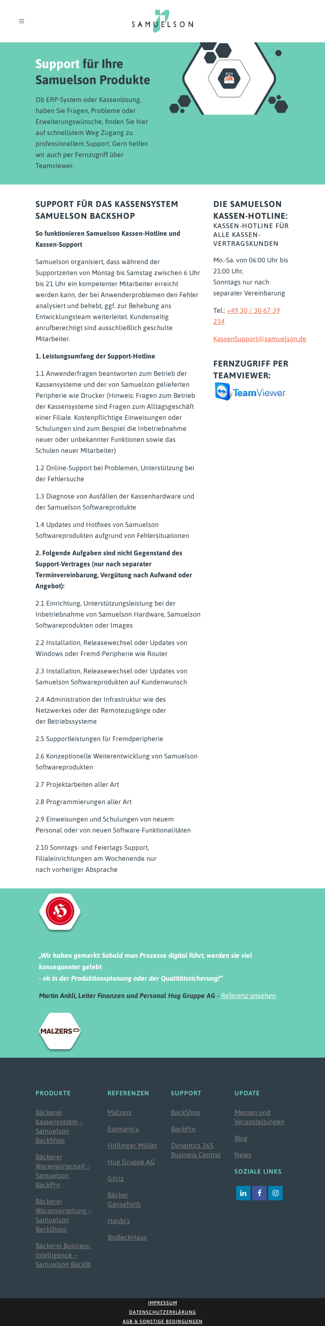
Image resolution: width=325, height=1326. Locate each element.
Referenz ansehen (248, 995)
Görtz (115, 1178)
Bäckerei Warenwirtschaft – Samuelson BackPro (63, 1170)
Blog (241, 1138)
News (242, 1154)
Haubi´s (118, 1220)
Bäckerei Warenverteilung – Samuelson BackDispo (63, 1215)
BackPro (183, 1129)
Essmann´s (123, 1129)
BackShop (185, 1112)
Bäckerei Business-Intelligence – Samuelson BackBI (63, 1255)
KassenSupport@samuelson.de (259, 338)
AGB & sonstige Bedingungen (163, 1321)
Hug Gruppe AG (131, 1162)
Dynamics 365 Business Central (196, 1149)
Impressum (162, 1302)
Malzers (119, 1112)
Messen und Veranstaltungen (259, 1116)
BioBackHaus (127, 1237)
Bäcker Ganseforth (124, 1199)
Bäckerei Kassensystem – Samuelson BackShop (59, 1126)
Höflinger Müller (132, 1145)
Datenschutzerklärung (162, 1312)
